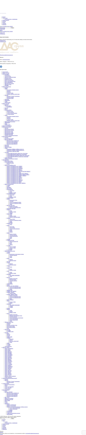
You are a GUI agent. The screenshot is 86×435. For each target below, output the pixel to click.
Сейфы (6, 148)
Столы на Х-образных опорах (15, 203)
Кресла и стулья (5, 73)
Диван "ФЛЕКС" (8, 365)
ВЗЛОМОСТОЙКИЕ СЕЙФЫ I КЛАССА (15, 149)
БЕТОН (8, 261)
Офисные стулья (8, 84)
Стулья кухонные (10, 114)
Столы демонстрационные (14, 407)
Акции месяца (5, 71)
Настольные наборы (11, 327)
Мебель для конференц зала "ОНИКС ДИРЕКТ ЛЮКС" (18, 174)
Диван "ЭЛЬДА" (8, 372)
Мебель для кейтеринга (7, 125)
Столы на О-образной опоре (15, 287)
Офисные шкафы (8, 147)
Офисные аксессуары (9, 322)
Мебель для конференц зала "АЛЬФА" (14, 166)
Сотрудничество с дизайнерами (11, 19)
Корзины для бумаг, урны (12, 325)
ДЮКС (8, 265)
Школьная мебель (5, 389)
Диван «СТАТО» (8, 375)
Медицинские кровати (9, 129)
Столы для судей (8, 387)
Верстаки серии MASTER (12, 142)
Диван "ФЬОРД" (8, 368)
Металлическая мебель (6, 136)
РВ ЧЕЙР (6, 85)
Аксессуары (11, 190)
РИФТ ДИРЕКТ (10, 299)
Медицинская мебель (6, 126)
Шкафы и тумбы (12, 192)
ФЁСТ (8, 300)
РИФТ (8, 232)
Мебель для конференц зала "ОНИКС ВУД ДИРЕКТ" (17, 173)
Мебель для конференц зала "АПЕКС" (14, 167)
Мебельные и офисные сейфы (13, 151)
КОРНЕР (9, 274)
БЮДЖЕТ (9, 187)
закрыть (1, 432)
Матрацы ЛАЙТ (10, 98)
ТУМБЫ (11, 307)
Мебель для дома (5, 103)
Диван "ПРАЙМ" (8, 360)
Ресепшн (6, 332)
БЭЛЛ (8, 186)
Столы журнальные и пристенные (16, 317)
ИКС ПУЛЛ (9, 188)
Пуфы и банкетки (8, 377)
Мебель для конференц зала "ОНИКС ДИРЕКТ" (16, 175)
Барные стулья (10, 111)
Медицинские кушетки (9, 130)
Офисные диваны (5, 347)
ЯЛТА (8, 313)
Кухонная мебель (8, 110)
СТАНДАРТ (9, 249)
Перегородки (7, 329)
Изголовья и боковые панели (13, 89)
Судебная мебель (5, 383)
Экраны (11, 212)
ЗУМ (8, 271)
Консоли (6, 107)
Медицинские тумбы (9, 132)
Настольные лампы (11, 326)
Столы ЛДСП (12, 219)
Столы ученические (13, 408)
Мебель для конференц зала (10, 165)
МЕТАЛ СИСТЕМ (11, 205)
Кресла (6, 108)
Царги (10, 238)
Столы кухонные (10, 112)
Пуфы (6, 123)
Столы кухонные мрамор (12, 113)
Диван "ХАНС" (8, 369)
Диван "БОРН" (8, 350)
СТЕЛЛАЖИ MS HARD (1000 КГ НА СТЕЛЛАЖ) (17, 153)
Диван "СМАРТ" (8, 362)
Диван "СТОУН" (8, 363)
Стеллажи (7, 152)
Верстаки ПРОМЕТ (9, 139)
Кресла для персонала (9, 80)
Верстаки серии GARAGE (12, 141)
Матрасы (6, 95)
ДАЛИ (8, 262)
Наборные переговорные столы (15, 315)
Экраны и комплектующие (14, 217)
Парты (6, 401)
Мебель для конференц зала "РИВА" (14, 176)
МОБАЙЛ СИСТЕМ (11, 208)
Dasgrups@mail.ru (6, 59)
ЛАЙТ (6, 88)
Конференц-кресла (8, 79)
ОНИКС (8, 218)
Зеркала (8, 324)
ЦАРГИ (11, 311)
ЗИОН (8, 267)
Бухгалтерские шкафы (9, 138)
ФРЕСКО (9, 304)
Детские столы (8, 105)
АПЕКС (8, 252)
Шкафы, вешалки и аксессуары (13, 94)
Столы (10, 191)
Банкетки (6, 104)
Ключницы (7, 146)
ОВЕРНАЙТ (7, 100)
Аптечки (6, 128)
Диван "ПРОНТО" (8, 361)
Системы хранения (13, 235)
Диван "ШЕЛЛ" (8, 371)
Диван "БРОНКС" (8, 352)
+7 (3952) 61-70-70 (6, 10)
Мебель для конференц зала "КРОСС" (14, 169)
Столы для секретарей (9, 386)
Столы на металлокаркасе (14, 228)
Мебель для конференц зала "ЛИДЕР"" (15, 170)
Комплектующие (10, 163)
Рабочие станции (12, 234)
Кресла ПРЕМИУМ (9, 82)
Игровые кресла (8, 78)
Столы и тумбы (10, 93)
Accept (1, 434)
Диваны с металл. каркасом (10, 376)
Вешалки (9, 323)
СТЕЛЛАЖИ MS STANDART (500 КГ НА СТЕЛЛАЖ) (18, 155)
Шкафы (10, 222)
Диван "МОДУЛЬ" (8, 358)
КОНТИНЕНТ (10, 189)
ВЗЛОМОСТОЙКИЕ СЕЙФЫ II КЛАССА (15, 150)
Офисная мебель (5, 159)
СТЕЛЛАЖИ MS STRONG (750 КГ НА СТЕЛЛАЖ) (17, 156)
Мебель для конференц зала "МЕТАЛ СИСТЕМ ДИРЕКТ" (18, 171)
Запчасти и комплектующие (10, 77)
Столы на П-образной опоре (15, 207)
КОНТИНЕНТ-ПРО (11, 193)
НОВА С (9, 209)
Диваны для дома (5, 72)
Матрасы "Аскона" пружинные (13, 96)
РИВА (8, 225)
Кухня (8, 164)
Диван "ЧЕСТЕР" (8, 370)
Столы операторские (13, 236)
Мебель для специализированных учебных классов (17, 406)
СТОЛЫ (11, 306)
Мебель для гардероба (11, 405)
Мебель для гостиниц (6, 86)
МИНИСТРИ (9, 290)
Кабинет (11, 259)
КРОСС (8, 277)
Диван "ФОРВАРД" (9, 366)
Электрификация (8, 346)
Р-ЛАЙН (9, 330)
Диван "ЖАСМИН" (9, 354)
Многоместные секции (9, 83)
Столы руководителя (13, 319)
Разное (6, 385)
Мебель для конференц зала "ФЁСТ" (14, 178)
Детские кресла (8, 76)
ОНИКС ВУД (9, 223)
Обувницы (7, 99)
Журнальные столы (8, 160)
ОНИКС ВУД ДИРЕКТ (11, 291)
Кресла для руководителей (10, 81)
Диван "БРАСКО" (8, 351)
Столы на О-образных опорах (15, 220)
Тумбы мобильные (8, 157)
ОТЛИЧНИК (9, 411)
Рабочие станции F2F (13, 241)
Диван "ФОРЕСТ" (8, 367)
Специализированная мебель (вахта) (9, 378)
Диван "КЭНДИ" (8, 355)
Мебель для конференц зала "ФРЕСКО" (15, 179)
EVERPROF (7, 75)
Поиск (13, 27)
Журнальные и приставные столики (16, 254)
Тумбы (6, 101)
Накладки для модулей (13, 341)
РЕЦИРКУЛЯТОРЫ (9, 134)
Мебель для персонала (9, 184)
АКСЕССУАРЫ (12, 246)
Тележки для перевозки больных (11, 135)
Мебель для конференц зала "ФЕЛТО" (14, 177)
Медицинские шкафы (9, 133)
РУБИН (8, 239)
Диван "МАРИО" (8, 357)
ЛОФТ (8, 199)
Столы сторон (7, 388)
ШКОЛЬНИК (9, 414)
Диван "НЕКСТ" (8, 359)
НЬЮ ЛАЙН (9, 213)
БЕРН (8, 258)
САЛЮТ (8, 344)
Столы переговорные (13, 318)
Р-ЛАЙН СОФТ (10, 331)
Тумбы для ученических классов (13, 413)
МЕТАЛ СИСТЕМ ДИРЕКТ (12, 286)
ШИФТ (8, 309)
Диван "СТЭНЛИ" (8, 364)
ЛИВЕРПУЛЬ (10, 283)
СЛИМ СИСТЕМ (10, 240)
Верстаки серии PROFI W (12, 143)
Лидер (8, 284)
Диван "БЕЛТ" (8, 349)
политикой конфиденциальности (32, 433)
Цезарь (8, 308)
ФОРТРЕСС (7, 403)
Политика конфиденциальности (6, 54)
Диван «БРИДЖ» (8, 374)
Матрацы (9, 91)
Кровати (6, 87)
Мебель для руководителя (10, 251)
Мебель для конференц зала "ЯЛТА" (14, 182)
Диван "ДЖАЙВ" (8, 353)
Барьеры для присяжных (9, 384)
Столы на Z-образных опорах (15, 202)
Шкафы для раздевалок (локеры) (11, 158)
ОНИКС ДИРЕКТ (10, 292)
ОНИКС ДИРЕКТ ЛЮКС (12, 294)
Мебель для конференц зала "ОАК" (14, 172)
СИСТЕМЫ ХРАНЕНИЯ (14, 275)
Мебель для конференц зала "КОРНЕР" (15, 168)
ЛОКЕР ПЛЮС (10, 198)
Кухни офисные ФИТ (9, 161)
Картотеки (7, 144)
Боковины (11, 339)
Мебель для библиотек (11, 404)
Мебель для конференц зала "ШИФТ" (14, 181)
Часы (8, 328)
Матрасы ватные (10, 97)
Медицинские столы (9, 131)
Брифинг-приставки (13, 206)
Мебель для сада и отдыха (10, 121)
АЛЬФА (8, 185)
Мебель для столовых (9, 398)
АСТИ (8, 253)
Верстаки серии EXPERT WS (13, 140)
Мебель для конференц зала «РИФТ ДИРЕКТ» (16, 183)
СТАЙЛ (8, 245)
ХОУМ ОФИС (7, 102)
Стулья (6, 402)
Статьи (6, 18)
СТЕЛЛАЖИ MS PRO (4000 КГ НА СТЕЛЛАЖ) (17, 154)
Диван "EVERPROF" (9, 348)
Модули (11, 340)
